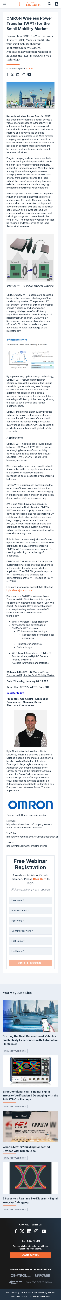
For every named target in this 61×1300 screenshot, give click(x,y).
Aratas (29, 68)
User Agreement (47, 1292)
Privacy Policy (12, 1292)
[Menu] (4, 4)
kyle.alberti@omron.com (19, 590)
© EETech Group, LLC (21, 1296)
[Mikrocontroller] (39, 1282)
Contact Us (30, 1255)
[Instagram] (36, 1231)
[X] (22, 1231)
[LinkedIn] (29, 1231)
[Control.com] (21, 1275)
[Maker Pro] (15, 1282)
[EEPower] (42, 1275)
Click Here (39, 879)
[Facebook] (16, 1231)
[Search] (49, 4)
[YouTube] (44, 1231)
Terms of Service (29, 1292)
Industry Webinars (15, 1051)
